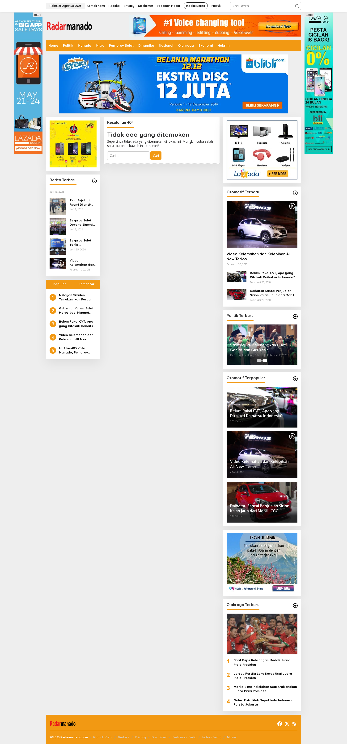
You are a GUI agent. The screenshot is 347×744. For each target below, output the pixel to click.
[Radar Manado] (69, 25)
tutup (37, 15)
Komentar (86, 284)
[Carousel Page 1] (259, 360)
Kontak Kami (102, 737)
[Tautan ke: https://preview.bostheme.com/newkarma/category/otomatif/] (295, 193)
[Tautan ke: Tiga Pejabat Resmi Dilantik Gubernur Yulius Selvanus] (58, 206)
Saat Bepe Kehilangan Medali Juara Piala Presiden (262, 662)
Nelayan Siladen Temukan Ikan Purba (75, 297)
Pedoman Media (185, 737)
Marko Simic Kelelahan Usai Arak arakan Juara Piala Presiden (265, 689)
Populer (59, 284)
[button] (297, 6)
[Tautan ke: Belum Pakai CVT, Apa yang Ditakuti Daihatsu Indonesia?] (236, 276)
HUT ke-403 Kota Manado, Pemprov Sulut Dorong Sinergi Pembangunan (75, 350)
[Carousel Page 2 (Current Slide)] (264, 360)
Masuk (232, 737)
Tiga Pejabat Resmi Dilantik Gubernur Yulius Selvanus (82, 202)
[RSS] (294, 724)
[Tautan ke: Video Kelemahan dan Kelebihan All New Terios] (262, 224)
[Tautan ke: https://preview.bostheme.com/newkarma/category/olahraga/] (295, 605)
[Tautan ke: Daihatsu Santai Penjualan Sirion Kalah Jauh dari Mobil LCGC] (236, 294)
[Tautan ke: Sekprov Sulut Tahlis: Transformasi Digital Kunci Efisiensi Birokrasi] (58, 246)
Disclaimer (159, 737)
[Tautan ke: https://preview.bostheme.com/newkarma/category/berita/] (94, 181)
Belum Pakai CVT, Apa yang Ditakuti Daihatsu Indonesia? (77, 324)
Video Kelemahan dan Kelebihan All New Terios (82, 262)
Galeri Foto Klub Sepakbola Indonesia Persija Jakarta (263, 702)
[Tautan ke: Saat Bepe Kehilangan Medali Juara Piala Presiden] (262, 634)
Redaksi (124, 737)
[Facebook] (280, 724)
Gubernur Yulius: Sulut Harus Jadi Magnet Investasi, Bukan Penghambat (76, 310)
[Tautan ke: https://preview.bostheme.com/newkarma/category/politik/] (295, 316)
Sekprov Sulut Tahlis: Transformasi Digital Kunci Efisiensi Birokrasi (80, 242)
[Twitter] (287, 724)
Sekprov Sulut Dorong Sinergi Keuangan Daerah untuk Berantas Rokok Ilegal (82, 222)
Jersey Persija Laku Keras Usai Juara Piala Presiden (263, 676)
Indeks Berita (211, 737)
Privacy (140, 737)
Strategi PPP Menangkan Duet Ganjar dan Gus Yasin (258, 347)
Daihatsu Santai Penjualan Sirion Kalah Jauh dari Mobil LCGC (272, 293)
